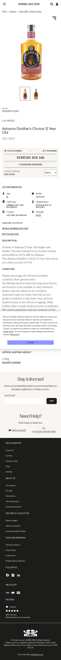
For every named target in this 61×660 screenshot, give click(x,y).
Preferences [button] (14, 335)
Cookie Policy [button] (8, 332)
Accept (30, 342)
